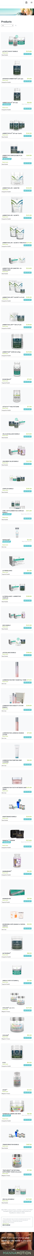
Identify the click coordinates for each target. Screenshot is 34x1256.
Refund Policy (6, 1223)
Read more (5, 53)
